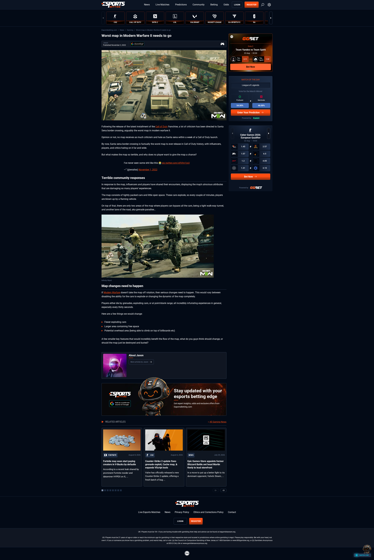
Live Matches (162, 4)
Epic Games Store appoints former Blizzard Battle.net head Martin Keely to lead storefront (205, 464)
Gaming (130, 30)
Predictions (181, 4)
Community (199, 4)
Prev (103, 18)
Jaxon (105, 43)
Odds (226, 4)
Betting (214, 4)
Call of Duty (161, 126)
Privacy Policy (182, 512)
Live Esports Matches (149, 512)
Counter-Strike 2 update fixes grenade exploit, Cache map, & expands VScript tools (161, 464)
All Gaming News (218, 422)
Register (251, 5)
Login (237, 5)
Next (270, 18)
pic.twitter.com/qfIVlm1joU (176, 163)
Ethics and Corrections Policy (209, 512)
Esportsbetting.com (109, 30)
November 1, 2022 (148, 169)
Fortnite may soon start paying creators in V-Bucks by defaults (119, 463)
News (147, 4)
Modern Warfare (112, 292)
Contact (232, 512)
